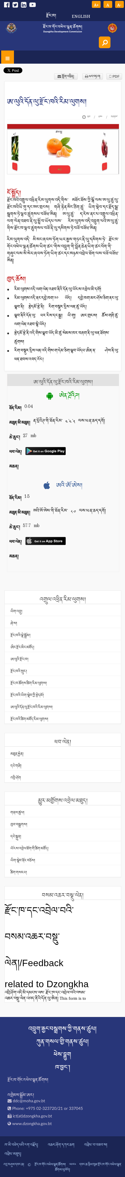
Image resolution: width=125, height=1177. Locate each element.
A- (119, 4)
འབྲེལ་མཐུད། (13, 1154)
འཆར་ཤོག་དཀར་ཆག (61, 1145)
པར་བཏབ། (94, 76)
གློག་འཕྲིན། (67, 76)
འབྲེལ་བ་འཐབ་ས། (95, 1145)
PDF (115, 76)
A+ (96, 4)
